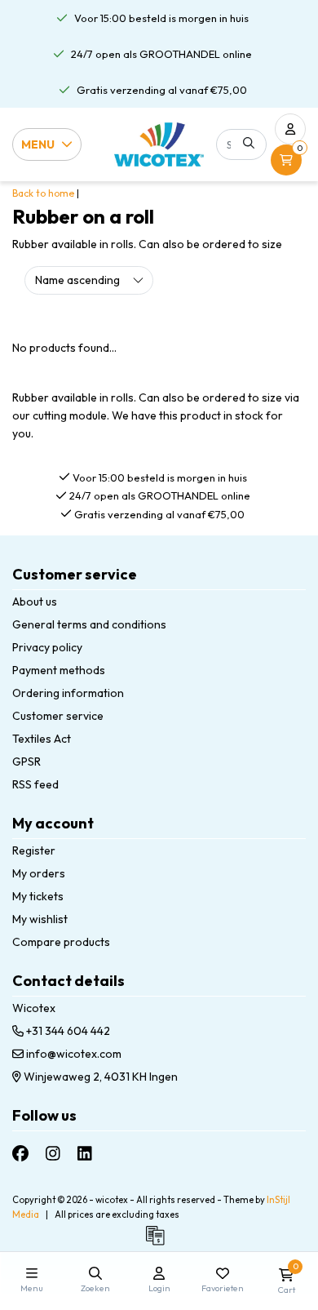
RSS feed (35, 784)
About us (34, 601)
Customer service (58, 715)
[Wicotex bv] (159, 144)
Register (33, 850)
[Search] (248, 143)
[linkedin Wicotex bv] (84, 1153)
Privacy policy (47, 647)
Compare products (61, 942)
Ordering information (68, 693)
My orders (38, 873)
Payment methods (58, 670)
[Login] (290, 128)
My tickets (38, 896)
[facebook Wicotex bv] (20, 1153)
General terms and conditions (89, 624)
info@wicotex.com (73, 1053)
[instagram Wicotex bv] (53, 1153)
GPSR (26, 761)
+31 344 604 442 (67, 1031)
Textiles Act (41, 738)
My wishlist (40, 919)
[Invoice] (159, 1243)
